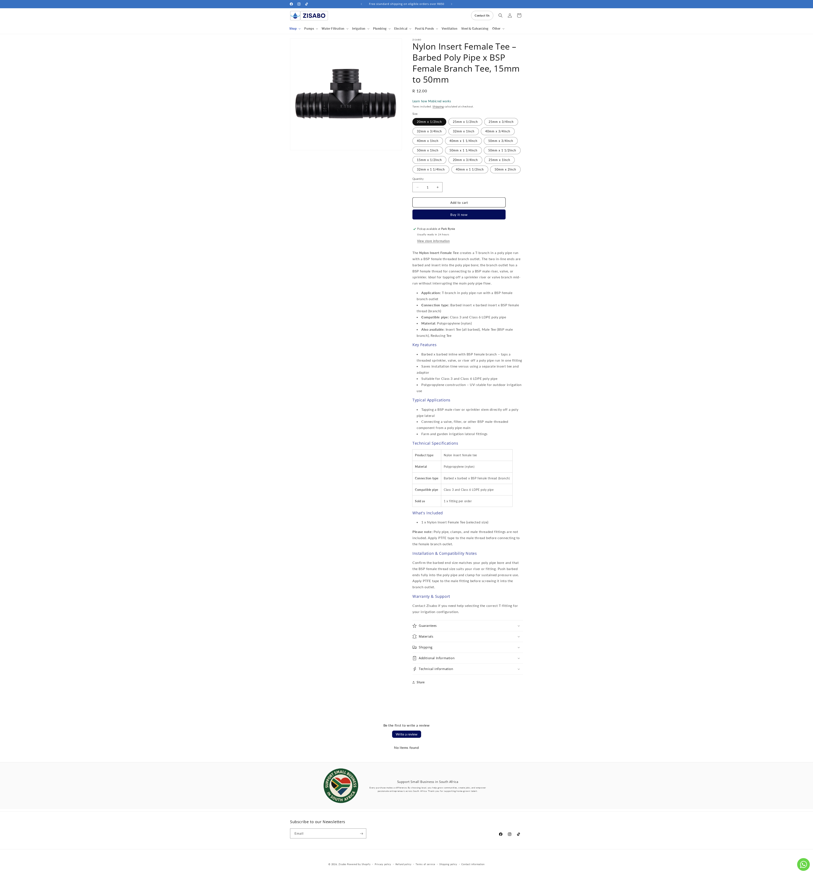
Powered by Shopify (359, 864)
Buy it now (459, 214)
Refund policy (403, 864)
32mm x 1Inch (463, 131)
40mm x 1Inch (427, 141)
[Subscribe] (361, 834)
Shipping (438, 106)
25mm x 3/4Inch (501, 121)
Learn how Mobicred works (431, 101)
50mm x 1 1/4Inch (463, 150)
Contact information (472, 864)
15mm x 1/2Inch (429, 160)
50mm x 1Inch (427, 150)
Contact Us (482, 15)
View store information (433, 241)
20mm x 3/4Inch (465, 160)
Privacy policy (383, 864)
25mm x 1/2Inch (465, 121)
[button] (295, 28)
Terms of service (425, 864)
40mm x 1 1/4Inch (463, 141)
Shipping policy (448, 864)
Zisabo (342, 864)
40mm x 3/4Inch (497, 131)
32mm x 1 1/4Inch (431, 169)
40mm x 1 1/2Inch (470, 169)
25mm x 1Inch (499, 160)
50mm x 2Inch (505, 169)
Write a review (407, 734)
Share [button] (421, 682)
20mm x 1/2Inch (429, 121)
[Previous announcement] (361, 4)
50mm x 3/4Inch (500, 141)
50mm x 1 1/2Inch (502, 150)
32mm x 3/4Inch (429, 131)
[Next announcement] (451, 4)
